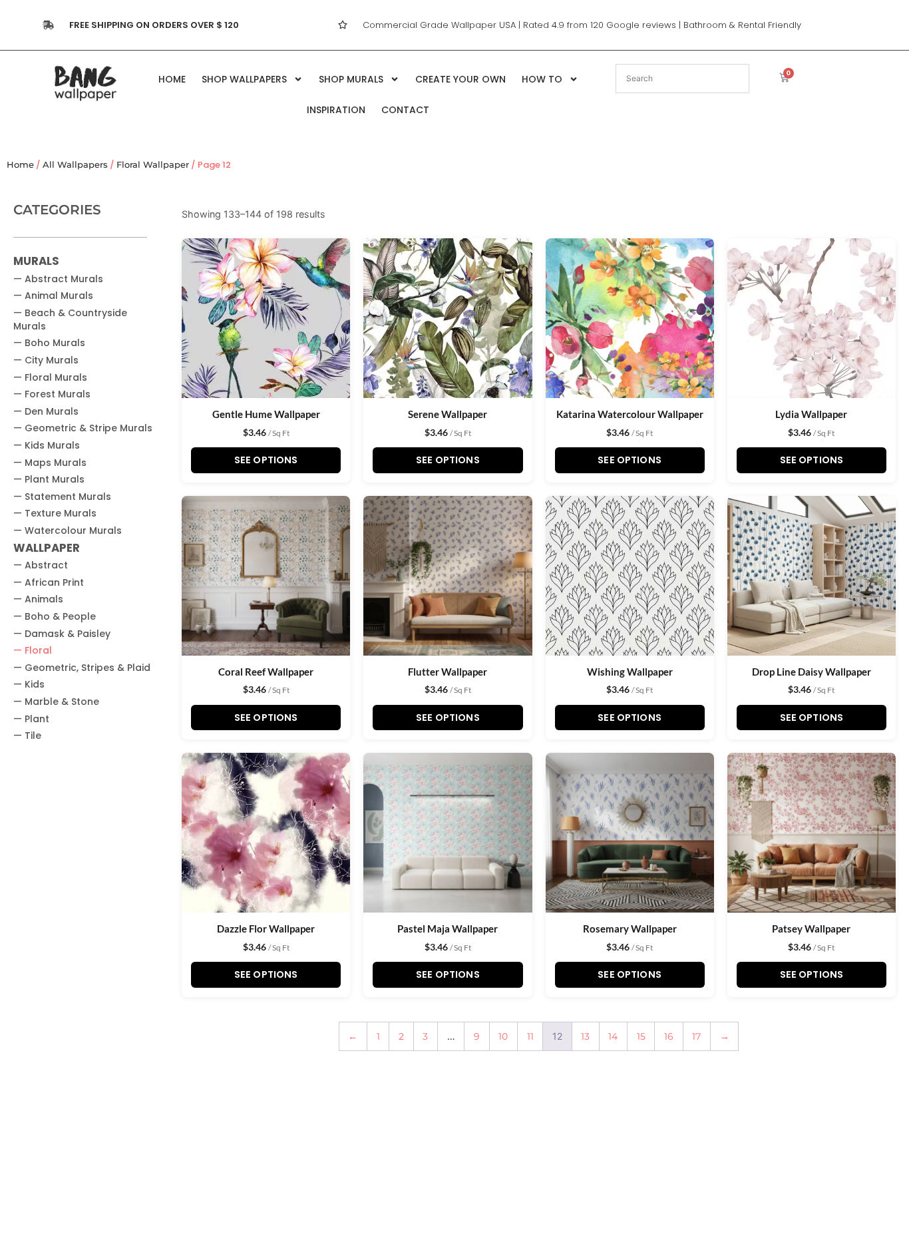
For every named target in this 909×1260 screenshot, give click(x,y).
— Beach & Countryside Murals (70, 319)
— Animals (38, 599)
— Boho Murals (49, 342)
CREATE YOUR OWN (460, 79)
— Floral (32, 650)
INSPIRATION (336, 109)
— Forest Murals (52, 394)
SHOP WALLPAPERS (244, 79)
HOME (172, 79)
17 (696, 1036)
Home (20, 165)
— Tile (27, 735)
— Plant (31, 719)
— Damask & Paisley (61, 633)
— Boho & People (54, 616)
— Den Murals (46, 411)
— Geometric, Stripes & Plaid (81, 667)
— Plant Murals (49, 479)
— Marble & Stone (56, 701)
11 (530, 1036)
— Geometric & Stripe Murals (82, 428)
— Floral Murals (50, 377)
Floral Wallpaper (152, 165)
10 (503, 1036)
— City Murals (46, 360)
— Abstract (40, 565)
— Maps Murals (50, 462)
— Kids (29, 684)
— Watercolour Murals (67, 530)
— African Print (48, 582)
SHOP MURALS (351, 79)
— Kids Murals (46, 445)
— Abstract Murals (58, 279)
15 (641, 1036)
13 (585, 1036)
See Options (266, 460)
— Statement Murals (62, 496)
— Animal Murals (53, 295)
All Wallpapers (75, 165)
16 (668, 1036)
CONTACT (405, 109)
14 (613, 1036)
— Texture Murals (54, 513)
